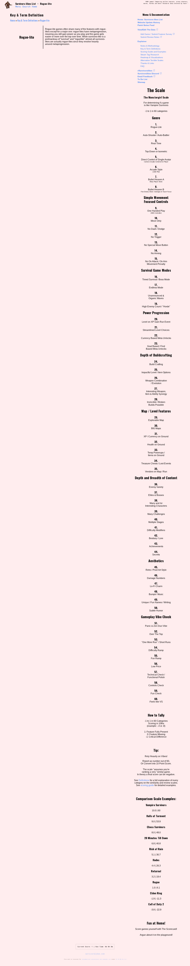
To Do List (142, 79)
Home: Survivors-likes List (150, 19)
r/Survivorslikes (145, 71)
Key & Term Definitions (150, 49)
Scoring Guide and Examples (153, 52)
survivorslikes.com (95, 954)
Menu (18, 6)
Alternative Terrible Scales (151, 60)
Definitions (144, 780)
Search (26, 6)
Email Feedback (145, 76)
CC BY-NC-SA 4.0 (121, 959)
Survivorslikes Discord (148, 73)
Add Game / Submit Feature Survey (156, 34)
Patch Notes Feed (146, 25)
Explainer (142, 41)
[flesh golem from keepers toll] (8, 5)
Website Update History (149, 22)
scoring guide (147, 785)
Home (34, 6)
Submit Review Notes (149, 37)
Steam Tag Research (149, 54)
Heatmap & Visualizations (151, 57)
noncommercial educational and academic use (96, 959)
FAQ (142, 66)
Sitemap (141, 82)
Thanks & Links (147, 63)
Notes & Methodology (149, 46)
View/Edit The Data (146, 30)
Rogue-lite (44, 20)
